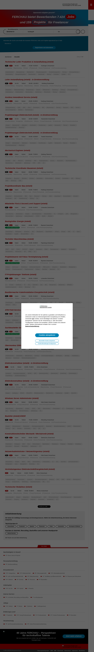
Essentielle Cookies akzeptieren (47, 340)
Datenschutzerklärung (32, 326)
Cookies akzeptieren (47, 335)
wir (33, 318)
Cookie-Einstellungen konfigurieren (47, 343)
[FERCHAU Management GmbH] (47, 306)
